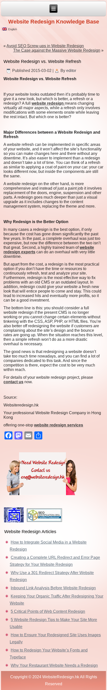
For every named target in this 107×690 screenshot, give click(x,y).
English (12, 29)
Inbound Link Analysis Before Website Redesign (53, 588)
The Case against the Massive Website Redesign (56, 50)
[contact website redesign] (53, 472)
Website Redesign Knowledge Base (53, 21)
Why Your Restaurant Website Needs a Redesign (54, 665)
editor (71, 70)
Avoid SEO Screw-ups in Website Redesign (45, 46)
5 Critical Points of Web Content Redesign (48, 611)
